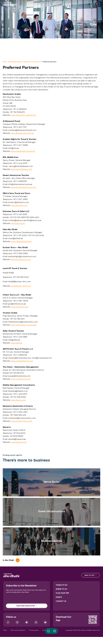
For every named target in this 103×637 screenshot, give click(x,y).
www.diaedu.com (18, 400)
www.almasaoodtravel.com (22, 133)
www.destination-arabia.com (23, 115)
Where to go (61, 589)
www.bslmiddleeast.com (21, 169)
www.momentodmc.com (21, 421)
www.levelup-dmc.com (21, 286)
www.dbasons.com (19, 205)
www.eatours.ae (18, 223)
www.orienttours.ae (19, 307)
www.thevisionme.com (21, 379)
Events (59, 597)
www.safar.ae (16, 343)
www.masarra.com (19, 442)
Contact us (61, 601)
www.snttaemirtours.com (22, 361)
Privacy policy (34, 630)
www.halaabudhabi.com (21, 241)
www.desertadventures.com (23, 187)
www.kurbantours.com (21, 259)
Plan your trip (62, 593)
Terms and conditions (17, 630)
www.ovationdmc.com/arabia (23, 325)
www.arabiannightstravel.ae (23, 151)
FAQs (5, 630)
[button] (11, 560)
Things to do (61, 585)
